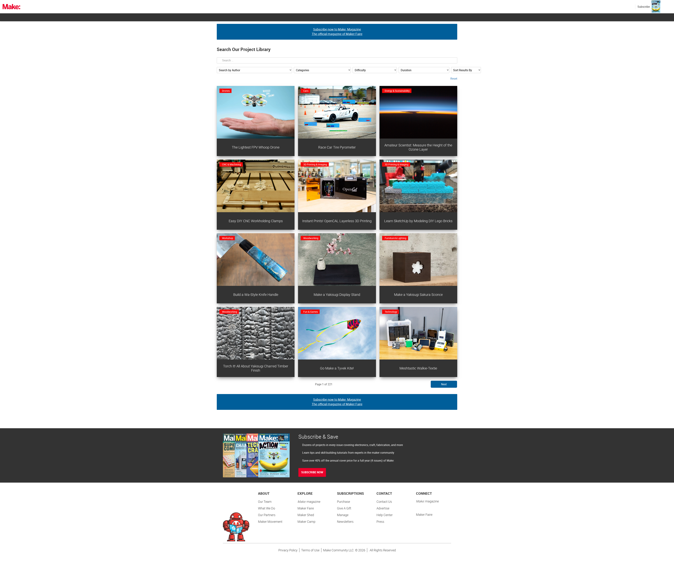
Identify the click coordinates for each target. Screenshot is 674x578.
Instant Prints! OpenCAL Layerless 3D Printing (337, 221)
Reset (453, 78)
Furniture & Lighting (395, 238)
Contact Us (384, 501)
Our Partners (266, 515)
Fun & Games (310, 311)
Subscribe (643, 7)
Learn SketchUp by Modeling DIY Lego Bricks (418, 221)
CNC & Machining (231, 164)
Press (380, 521)
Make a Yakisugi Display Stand (337, 294)
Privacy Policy (288, 550)
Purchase (343, 501)
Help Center (384, 515)
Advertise (382, 508)
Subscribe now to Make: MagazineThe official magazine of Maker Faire (337, 31)
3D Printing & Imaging (315, 164)
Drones (226, 90)
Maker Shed (306, 515)
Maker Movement (270, 521)
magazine (309, 501)
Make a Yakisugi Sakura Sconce (418, 294)
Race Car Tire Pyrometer (337, 147)
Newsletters (345, 521)
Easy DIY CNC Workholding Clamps (256, 221)
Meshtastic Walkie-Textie (418, 368)
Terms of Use (310, 550)
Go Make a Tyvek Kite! (337, 368)
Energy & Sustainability (397, 90)
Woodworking (310, 238)
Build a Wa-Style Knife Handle (255, 294)
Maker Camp (306, 521)
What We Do (266, 508)
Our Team (265, 501)
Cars (305, 90)
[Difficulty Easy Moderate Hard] (375, 70)
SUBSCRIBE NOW (312, 472)
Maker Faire (306, 508)
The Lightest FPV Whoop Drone (255, 147)
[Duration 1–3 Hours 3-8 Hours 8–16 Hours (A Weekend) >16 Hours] (424, 70)
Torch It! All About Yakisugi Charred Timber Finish (255, 368)
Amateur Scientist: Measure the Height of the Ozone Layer (418, 147)
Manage (342, 515)
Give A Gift (344, 508)
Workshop (227, 238)
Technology (391, 311)
